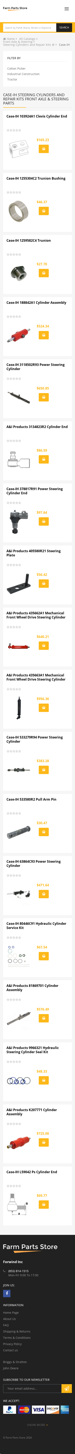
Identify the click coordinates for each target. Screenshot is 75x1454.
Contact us (10, 1350)
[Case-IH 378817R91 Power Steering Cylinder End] (19, 521)
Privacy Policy (12, 1344)
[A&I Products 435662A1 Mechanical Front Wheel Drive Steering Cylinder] (19, 646)
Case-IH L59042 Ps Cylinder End (31, 1172)
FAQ (6, 1325)
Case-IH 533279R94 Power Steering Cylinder (34, 739)
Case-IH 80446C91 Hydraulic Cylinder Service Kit (36, 925)
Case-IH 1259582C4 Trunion (28, 240)
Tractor (12, 79)
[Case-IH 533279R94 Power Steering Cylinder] (19, 770)
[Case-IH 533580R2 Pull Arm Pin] (19, 832)
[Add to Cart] (44, 149)
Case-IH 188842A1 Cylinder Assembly (36, 302)
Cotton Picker (16, 68)
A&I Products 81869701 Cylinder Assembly (32, 987)
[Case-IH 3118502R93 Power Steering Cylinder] (19, 397)
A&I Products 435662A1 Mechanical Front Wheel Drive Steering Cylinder (35, 615)
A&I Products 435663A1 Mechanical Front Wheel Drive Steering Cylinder (35, 677)
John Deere (11, 1368)
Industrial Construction (23, 74)
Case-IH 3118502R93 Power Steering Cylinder (35, 366)
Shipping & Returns (16, 1331)
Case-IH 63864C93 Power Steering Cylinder (33, 863)
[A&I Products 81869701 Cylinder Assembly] (19, 1018)
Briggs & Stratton (15, 1362)
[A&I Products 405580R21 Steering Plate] (19, 584)
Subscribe (66, 1388)
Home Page (11, 1313)
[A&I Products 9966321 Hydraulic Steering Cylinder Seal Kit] (19, 1080)
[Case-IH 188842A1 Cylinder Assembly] (19, 335)
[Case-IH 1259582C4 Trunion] (19, 273)
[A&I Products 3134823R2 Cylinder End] (19, 459)
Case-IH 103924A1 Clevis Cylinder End (36, 116)
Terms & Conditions (17, 1338)
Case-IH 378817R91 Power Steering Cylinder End (34, 491)
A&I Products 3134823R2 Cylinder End (37, 426)
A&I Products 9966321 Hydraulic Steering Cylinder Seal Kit (32, 1049)
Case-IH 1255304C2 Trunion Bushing (35, 178)
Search (64, 27)
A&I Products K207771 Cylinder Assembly (31, 1112)
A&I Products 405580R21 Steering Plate (33, 553)
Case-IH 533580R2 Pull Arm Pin (31, 799)
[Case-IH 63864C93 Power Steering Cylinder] (19, 894)
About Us (9, 1319)
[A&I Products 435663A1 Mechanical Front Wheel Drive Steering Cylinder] (19, 708)
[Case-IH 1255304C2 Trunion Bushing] (19, 211)
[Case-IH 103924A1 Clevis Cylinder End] (19, 149)
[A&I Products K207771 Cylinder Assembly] (19, 1142)
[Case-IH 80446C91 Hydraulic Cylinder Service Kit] (19, 956)
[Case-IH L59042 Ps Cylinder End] (19, 1205)
